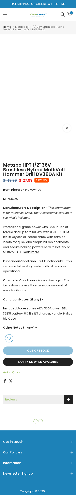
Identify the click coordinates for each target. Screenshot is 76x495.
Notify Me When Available (38, 362)
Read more (31, 252)
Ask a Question (15, 372)
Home (7, 26)
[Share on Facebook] (5, 381)
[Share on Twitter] (10, 381)
